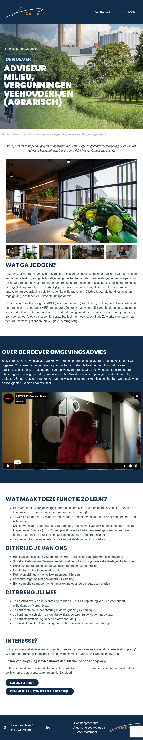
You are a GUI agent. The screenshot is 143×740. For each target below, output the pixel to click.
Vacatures (20, 134)
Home (6, 134)
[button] (9, 201)
